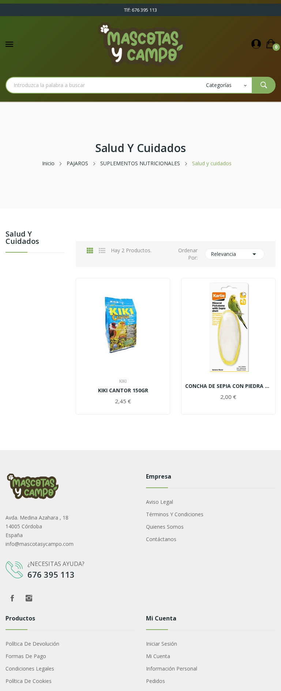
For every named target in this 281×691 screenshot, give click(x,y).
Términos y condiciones (174, 514)
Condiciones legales (29, 668)
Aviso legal (159, 501)
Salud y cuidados (22, 238)
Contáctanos (161, 539)
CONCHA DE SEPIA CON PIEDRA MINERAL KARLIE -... (228, 386)
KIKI (123, 381)
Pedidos (155, 680)
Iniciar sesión (161, 643)
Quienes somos (165, 526)
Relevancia (235, 254)
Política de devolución (32, 643)
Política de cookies (28, 680)
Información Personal (171, 668)
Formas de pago (25, 656)
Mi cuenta (158, 656)
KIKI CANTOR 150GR (123, 390)
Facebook (12, 598)
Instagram (28, 598)
